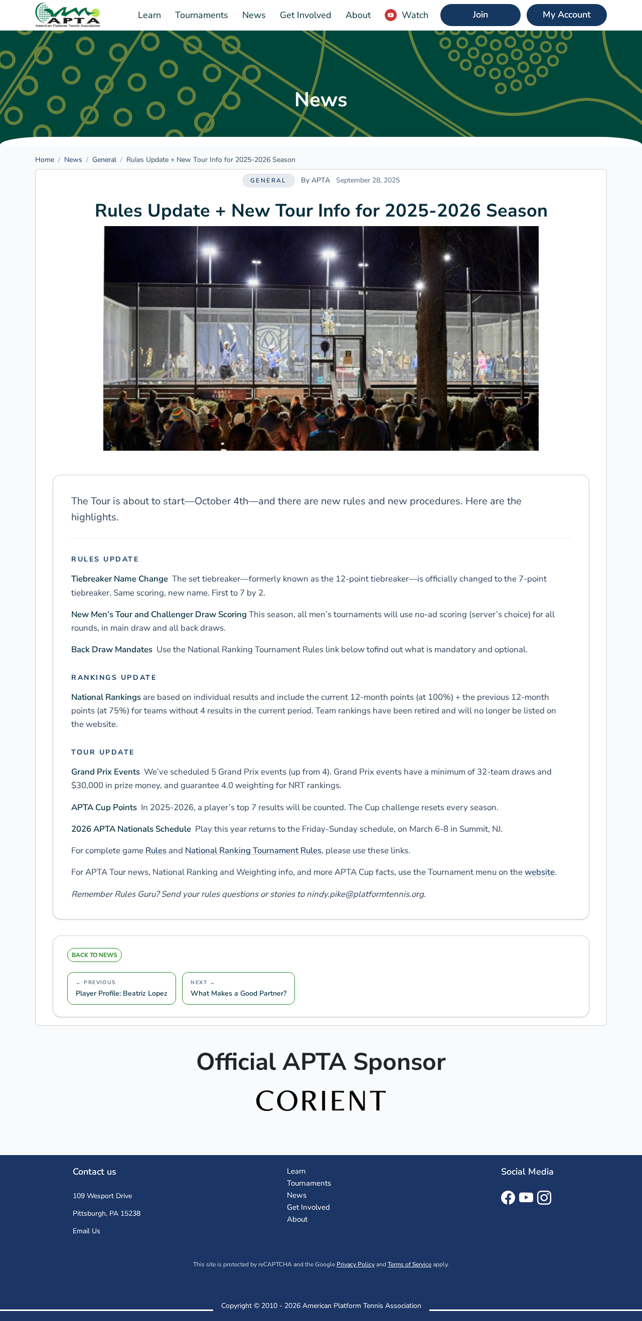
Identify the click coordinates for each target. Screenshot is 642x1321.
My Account (567, 15)
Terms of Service (409, 1264)
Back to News (94, 955)
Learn (149, 15)
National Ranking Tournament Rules (253, 850)
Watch (415, 15)
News (254, 15)
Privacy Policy (356, 1264)
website (540, 872)
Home (44, 159)
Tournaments (201, 15)
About (358, 15)
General (104, 159)
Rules (156, 850)
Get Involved (306, 15)
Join (480, 15)
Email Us (86, 1231)
